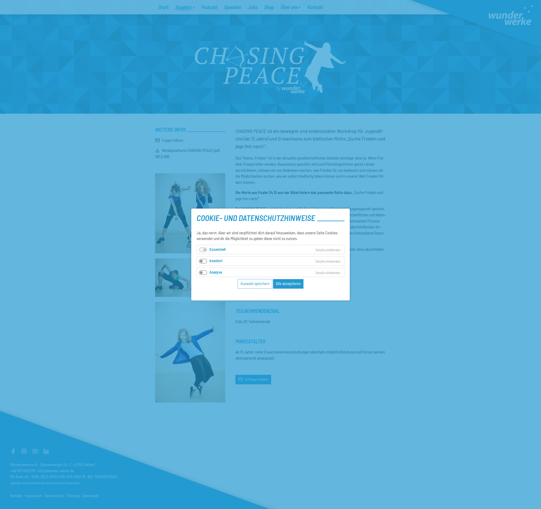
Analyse (215, 272)
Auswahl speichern (254, 283)
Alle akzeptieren (288, 283)
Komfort (216, 260)
